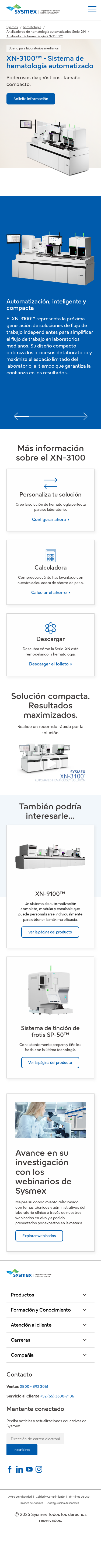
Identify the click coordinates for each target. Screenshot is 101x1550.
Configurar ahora (49, 519)
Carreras (20, 1340)
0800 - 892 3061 (34, 1386)
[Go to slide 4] (65, 416)
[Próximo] (85, 415)
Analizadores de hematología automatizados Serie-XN (46, 32)
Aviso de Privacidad (20, 1496)
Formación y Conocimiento (41, 1310)
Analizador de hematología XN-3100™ (34, 36)
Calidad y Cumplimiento (50, 1496)
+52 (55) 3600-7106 (57, 1396)
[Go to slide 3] (50, 416)
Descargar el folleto (49, 664)
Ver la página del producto (50, 932)
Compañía (22, 1355)
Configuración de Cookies (63, 1503)
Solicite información (30, 98)
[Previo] (15, 415)
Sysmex (12, 27)
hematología (32, 27)
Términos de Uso (79, 1496)
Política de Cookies (31, 1503)
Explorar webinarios (39, 1235)
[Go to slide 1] (22, 416)
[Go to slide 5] (79, 416)
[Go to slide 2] (36, 416)
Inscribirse (21, 1449)
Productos (22, 1295)
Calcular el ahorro (49, 592)
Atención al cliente (31, 1325)
